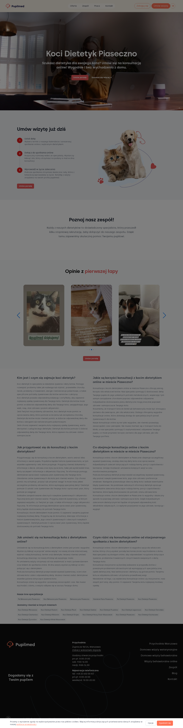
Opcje (151, 723)
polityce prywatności (26, 724)
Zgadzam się (165, 723)
